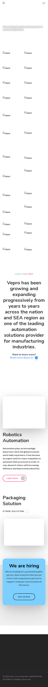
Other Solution (13, 511)
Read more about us (21, 357)
